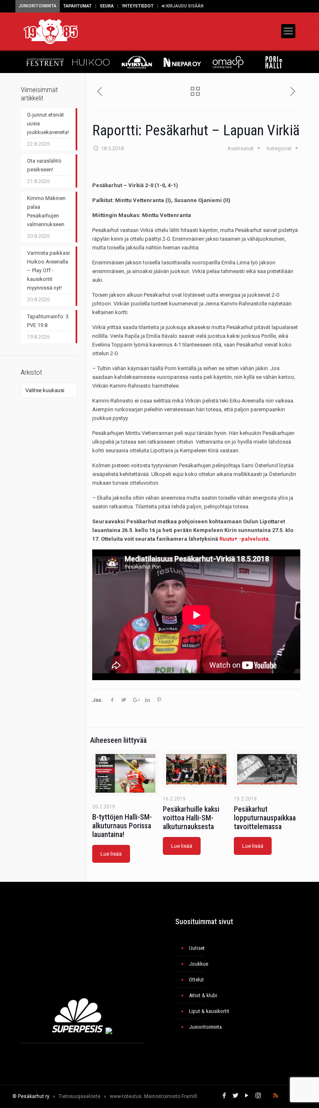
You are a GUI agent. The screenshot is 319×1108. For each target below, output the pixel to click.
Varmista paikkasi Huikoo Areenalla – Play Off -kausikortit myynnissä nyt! (48, 270)
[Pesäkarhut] (51, 31)
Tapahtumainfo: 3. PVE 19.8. (48, 320)
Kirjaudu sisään (184, 6)
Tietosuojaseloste (80, 1096)
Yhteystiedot (138, 6)
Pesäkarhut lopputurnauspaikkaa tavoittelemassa (265, 818)
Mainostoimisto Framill (170, 1096)
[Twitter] (235, 1095)
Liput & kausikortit (209, 1011)
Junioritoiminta (37, 6)
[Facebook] (224, 1095)
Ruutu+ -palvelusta (244, 539)
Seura (107, 6)
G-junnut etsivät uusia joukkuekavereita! (48, 123)
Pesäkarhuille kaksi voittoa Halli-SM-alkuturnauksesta (191, 818)
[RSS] (275, 1095)
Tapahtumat (77, 6)
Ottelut (196, 979)
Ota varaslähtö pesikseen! (44, 165)
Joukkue (198, 964)
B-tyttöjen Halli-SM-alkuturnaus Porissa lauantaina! (122, 826)
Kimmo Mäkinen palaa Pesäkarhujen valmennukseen (46, 211)
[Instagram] (258, 1095)
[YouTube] (247, 1095)
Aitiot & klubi (203, 995)
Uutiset (197, 948)
